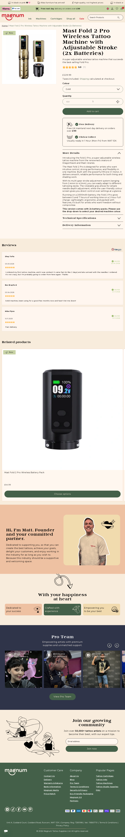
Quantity (66, 96)
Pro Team (74, 783)
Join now (92, 748)
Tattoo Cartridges (104, 776)
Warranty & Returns (53, 783)
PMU (98, 790)
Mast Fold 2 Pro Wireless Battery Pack (24, 472)
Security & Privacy (78, 790)
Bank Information (52, 787)
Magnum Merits (51, 790)
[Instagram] (7, 809)
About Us (74, 776)
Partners (74, 801)
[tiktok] (13, 809)
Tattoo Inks (101, 780)
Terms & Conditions (79, 787)
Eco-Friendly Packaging (81, 794)
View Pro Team (62, 696)
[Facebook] (18, 809)
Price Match (50, 794)
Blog (72, 780)
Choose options (62, 494)
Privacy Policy (62, 825)
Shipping (84, 79)
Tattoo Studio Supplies (107, 787)
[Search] (118, 17)
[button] (31, 18)
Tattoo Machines (104, 783)
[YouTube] (24, 809)
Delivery (48, 780)
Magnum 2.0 (76, 797)
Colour (65, 83)
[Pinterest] (30, 809)
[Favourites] (116, 8)
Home (5, 26)
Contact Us (49, 776)
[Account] (112, 8)
